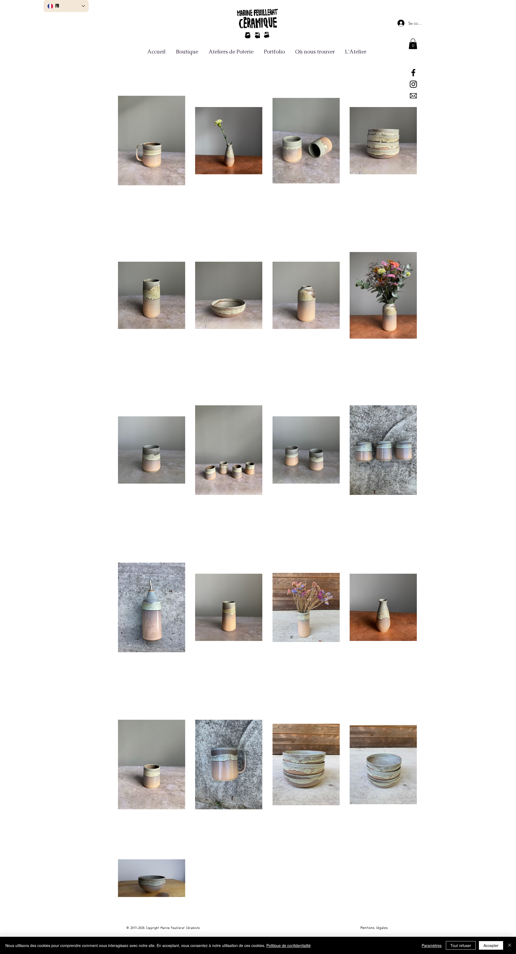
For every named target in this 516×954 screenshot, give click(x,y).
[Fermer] (509, 945)
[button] (412, 43)
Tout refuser (460, 945)
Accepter (491, 945)
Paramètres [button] (432, 945)
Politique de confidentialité (288, 945)
